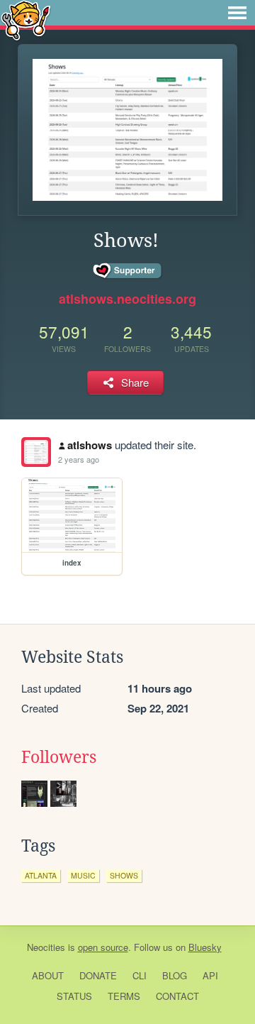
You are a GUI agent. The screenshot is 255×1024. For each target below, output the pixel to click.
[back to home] (26, 19)
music (83, 875)
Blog (174, 975)
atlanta (41, 875)
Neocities (46, 947)
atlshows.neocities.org (127, 299)
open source (103, 947)
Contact (177, 996)
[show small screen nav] (237, 13)
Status (74, 996)
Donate (98, 975)
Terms (124, 996)
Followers (58, 757)
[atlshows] (36, 452)
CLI (139, 975)
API (210, 975)
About (48, 975)
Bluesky (205, 947)
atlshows (89, 445)
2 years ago (78, 459)
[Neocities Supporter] (128, 271)
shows (124, 875)
